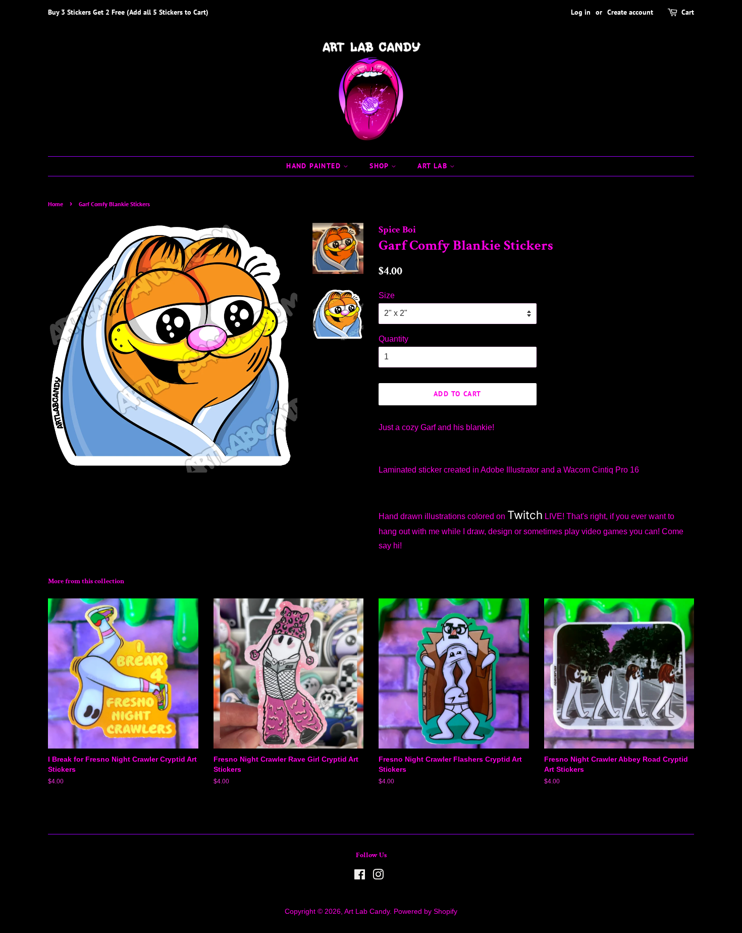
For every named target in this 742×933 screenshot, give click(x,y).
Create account (630, 12)
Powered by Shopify (425, 911)
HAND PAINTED (314, 165)
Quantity (393, 339)
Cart (687, 12)
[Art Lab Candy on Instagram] (378, 876)
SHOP (380, 165)
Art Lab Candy (367, 911)
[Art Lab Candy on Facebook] (359, 876)
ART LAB (433, 165)
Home (55, 204)
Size (387, 295)
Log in (581, 12)
